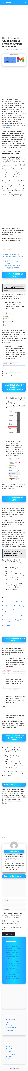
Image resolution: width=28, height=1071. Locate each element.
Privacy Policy (10, 1054)
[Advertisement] (14, 22)
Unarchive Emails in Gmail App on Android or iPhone (13, 257)
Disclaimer (9, 1052)
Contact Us (10, 1049)
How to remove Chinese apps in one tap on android (13, 611)
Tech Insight (6, 2)
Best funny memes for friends (12, 616)
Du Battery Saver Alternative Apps (13, 606)
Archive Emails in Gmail (12, 260)
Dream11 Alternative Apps (10, 626)
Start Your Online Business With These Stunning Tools (13, 948)
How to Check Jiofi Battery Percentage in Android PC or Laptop (13, 970)
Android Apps (10, 1020)
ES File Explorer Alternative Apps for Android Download (12, 977)
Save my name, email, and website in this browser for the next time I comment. (14, 915)
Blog (5, 838)
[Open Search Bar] (22, 2)
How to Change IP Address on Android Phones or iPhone (12, 963)
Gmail (8, 127)
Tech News (10, 1030)
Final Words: (12, 269)
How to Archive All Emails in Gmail (14, 262)
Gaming (9, 1025)
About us (9, 1046)
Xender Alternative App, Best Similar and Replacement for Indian (13, 956)
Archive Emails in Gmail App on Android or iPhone (15, 266)
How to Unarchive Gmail (11, 254)
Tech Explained (11, 1027)
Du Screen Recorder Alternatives (13, 602)
